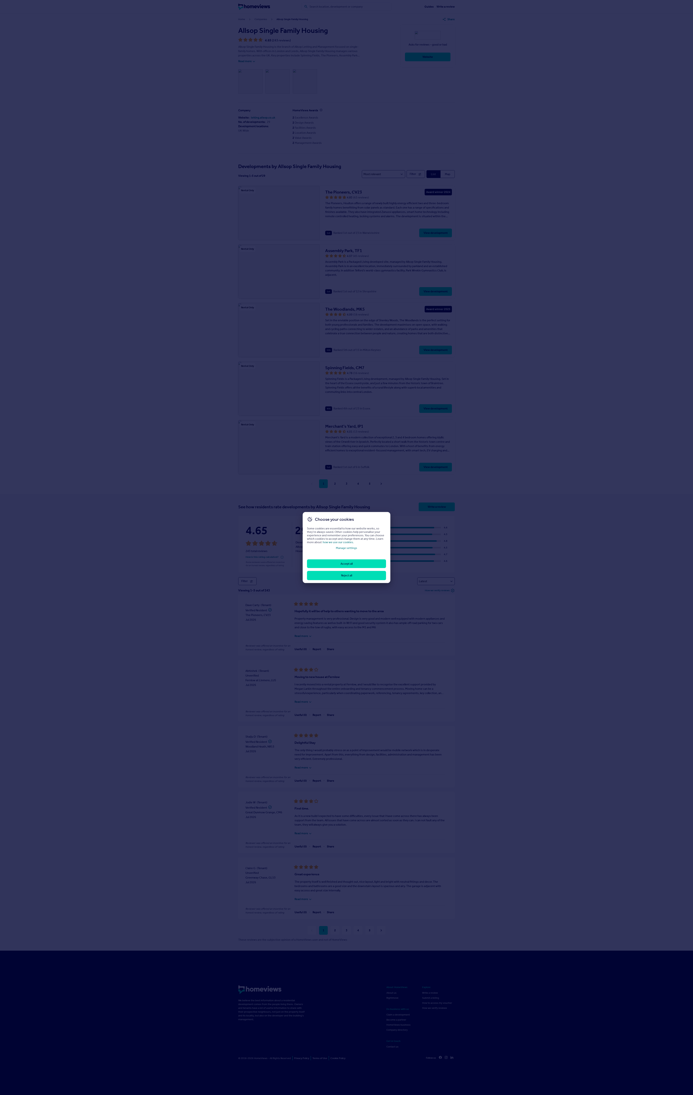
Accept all (347, 563)
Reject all (346, 575)
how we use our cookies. (338, 542)
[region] (346, 547)
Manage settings (346, 547)
